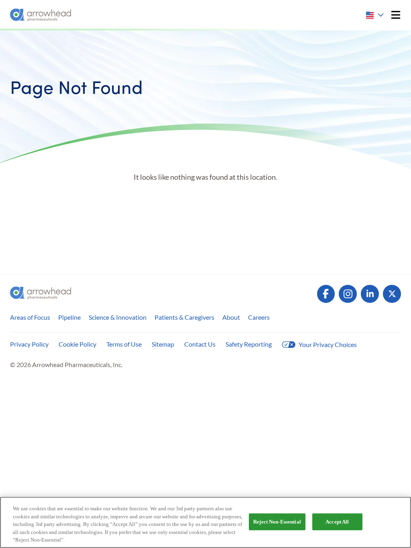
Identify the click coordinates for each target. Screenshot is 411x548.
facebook (326, 294)
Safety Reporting (249, 344)
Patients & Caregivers (184, 317)
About (231, 317)
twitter (392, 294)
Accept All (337, 522)
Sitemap (163, 344)
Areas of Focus (30, 317)
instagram (348, 294)
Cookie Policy (77, 344)
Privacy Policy (29, 344)
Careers (259, 317)
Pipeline (69, 317)
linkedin (370, 294)
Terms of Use (124, 344)
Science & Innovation (117, 317)
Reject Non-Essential (277, 522)
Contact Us (200, 344)
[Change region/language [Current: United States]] (375, 15)
